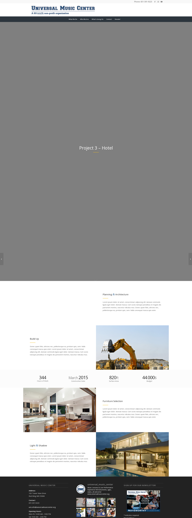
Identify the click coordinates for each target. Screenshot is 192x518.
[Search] (123, 19)
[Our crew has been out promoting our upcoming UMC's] (101, 512)
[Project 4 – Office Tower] (190, 259)
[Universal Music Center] (63, 9)
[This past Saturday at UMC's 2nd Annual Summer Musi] (111, 502)
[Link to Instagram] (158, 1)
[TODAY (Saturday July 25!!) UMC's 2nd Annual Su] (80, 512)
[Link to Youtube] (161, 1)
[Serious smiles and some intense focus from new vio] (111, 512)
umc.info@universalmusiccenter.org (42, 507)
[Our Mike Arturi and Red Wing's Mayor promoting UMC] (90, 512)
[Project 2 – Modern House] (1, 259)
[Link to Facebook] (154, 1)
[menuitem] (73, 19)
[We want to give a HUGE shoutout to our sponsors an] (90, 502)
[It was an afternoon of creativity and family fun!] (80, 502)
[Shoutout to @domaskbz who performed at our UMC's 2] (101, 502)
